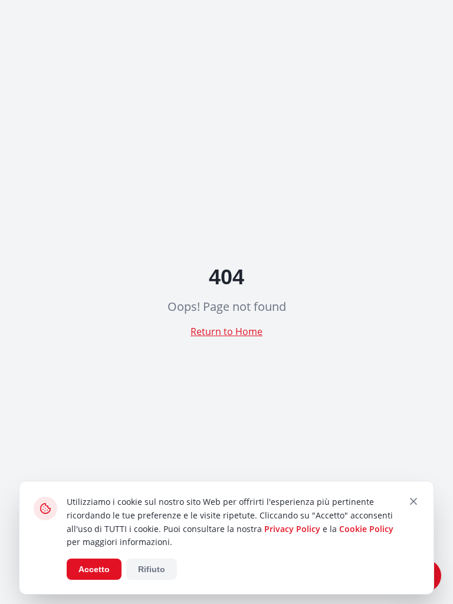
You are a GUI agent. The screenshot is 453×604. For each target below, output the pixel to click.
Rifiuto (151, 569)
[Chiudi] (413, 501)
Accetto (94, 569)
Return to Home (226, 331)
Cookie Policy (366, 528)
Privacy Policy (292, 528)
